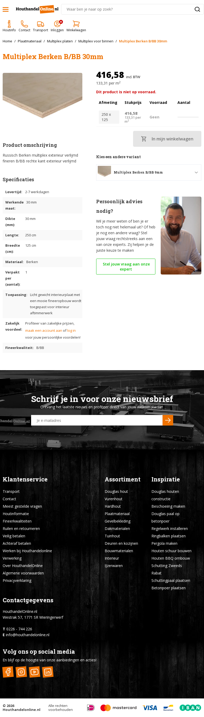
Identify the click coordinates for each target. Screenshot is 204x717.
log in (71, 330)
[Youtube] (34, 672)
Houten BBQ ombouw (170, 558)
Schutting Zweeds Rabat (166, 569)
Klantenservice (25, 479)
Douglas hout (116, 491)
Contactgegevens (28, 600)
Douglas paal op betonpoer (165, 517)
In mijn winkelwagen (172, 139)
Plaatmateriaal (117, 513)
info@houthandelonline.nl (27, 634)
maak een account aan (43, 330)
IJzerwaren (114, 565)
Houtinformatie (16, 513)
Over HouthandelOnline (23, 565)
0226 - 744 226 (19, 628)
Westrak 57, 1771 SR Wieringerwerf (33, 617)
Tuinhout (112, 535)
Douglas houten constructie (165, 495)
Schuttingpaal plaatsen (170, 580)
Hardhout (113, 506)
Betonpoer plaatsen (168, 587)
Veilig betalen (14, 535)
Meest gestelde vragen (22, 506)
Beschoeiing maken (168, 506)
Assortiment (123, 479)
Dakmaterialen (117, 528)
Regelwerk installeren (169, 528)
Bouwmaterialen (119, 550)
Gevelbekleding (117, 521)
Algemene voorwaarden (23, 573)
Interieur (112, 558)
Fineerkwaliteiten (17, 521)
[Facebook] (8, 672)
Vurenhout (113, 498)
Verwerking (12, 558)
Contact (9, 498)
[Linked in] (47, 672)
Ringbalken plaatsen (168, 535)
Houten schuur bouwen (171, 550)
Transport (11, 491)
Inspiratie (165, 479)
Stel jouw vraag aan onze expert (126, 267)
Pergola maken (164, 543)
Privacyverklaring (17, 580)
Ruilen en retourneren (21, 528)
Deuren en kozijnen (121, 543)
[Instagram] (21, 672)
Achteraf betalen (17, 543)
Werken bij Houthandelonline (27, 550)
